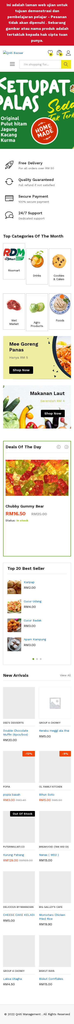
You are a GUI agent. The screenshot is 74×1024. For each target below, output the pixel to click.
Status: (10, 520)
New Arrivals (15, 675)
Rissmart (14, 270)
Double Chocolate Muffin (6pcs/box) (15, 732)
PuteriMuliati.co (14, 846)
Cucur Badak (32, 620)
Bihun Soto (46, 794)
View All (65, 675)
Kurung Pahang (13, 854)
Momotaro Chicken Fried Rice (52, 916)
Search (66, 64)
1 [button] (33, 659)
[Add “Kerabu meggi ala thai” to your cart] (49, 716)
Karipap (29, 582)
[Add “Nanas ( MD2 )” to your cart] (49, 840)
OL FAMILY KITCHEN (50, 786)
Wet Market (14, 322)
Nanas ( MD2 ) (49, 854)
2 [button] (37, 659)
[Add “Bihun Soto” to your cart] (49, 780)
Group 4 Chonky (49, 722)
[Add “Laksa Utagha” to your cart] (13, 964)
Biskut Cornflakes (51, 978)
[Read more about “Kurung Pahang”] (13, 840)
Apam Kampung (35, 639)
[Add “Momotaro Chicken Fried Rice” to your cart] (49, 900)
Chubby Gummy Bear (25, 506)
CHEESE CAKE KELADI (19, 914)
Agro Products (37, 324)
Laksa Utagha (12, 978)
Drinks (37, 275)
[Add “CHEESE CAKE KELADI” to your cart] (13, 900)
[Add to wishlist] (23, 716)
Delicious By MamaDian (18, 907)
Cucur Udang (32, 601)
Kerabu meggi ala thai (54, 730)
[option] (37, 110)
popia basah (11, 794)
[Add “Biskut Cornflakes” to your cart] (49, 964)
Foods (60, 320)
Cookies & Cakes (58, 277)
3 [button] (41, 659)
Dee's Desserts (13, 722)
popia (6, 786)
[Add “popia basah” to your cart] (13, 780)
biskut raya (46, 971)
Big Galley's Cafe (50, 907)
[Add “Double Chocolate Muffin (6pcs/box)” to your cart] (13, 716)
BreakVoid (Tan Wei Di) (54, 846)
